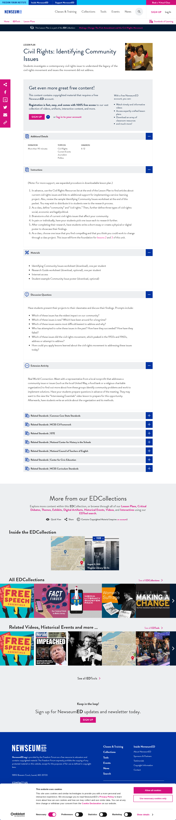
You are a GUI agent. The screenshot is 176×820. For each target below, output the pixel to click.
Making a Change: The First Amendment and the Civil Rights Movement (111, 27)
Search (107, 773)
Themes (46, 509)
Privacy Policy (106, 797)
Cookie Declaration (91, 803)
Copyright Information (143, 765)
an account (122, 519)
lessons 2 (101, 237)
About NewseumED (142, 751)
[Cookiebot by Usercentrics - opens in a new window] (18, 815)
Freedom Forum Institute (14, 2)
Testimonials (139, 760)
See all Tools (87, 678)
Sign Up (156, 12)
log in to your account (68, 117)
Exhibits (57, 509)
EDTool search (87, 513)
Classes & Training (65, 11)
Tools (103, 11)
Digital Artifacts (73, 509)
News (128, 11)
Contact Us (20, 783)
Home (6, 21)
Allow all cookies (153, 790)
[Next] (173, 601)
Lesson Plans (29, 21)
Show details (143, 814)
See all (149, 580)
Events (116, 11)
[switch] (79, 814)
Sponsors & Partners (143, 756)
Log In (168, 12)
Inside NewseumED (144, 746)
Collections (88, 11)
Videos (110, 509)
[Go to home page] (13, 12)
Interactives (127, 509)
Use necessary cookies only (153, 798)
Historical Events (94, 509)
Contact (137, 769)
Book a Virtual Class (161, 2)
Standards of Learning (163, 21)
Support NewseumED (64, 2)
